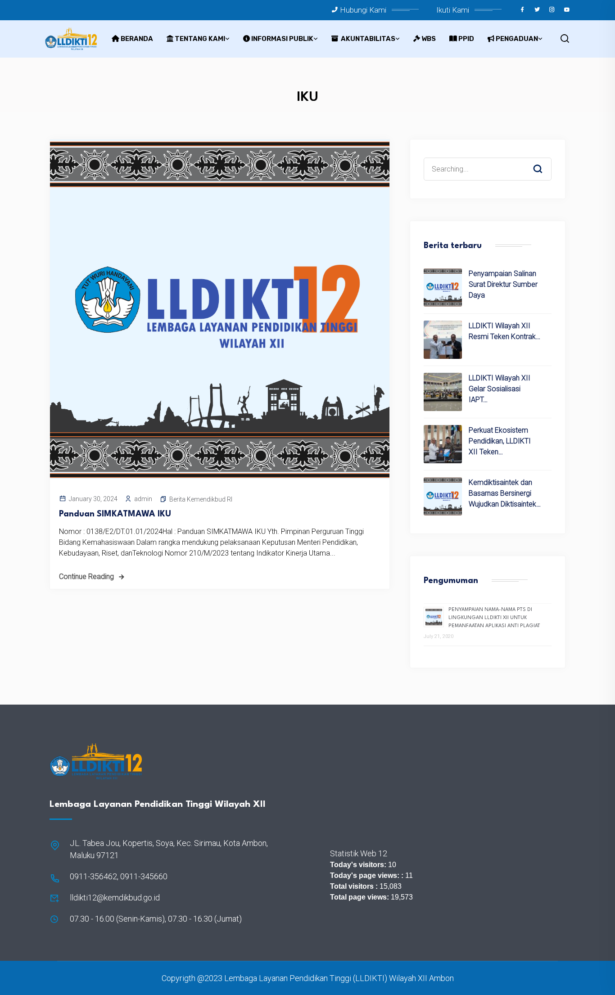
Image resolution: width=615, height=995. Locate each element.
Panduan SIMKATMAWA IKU (115, 514)
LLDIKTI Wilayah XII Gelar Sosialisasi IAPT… (499, 389)
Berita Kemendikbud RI (200, 499)
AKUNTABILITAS (367, 39)
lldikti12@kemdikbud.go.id (115, 897)
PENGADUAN (517, 39)
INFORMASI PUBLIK (282, 39)
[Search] (544, 160)
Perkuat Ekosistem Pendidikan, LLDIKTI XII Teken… (500, 441)
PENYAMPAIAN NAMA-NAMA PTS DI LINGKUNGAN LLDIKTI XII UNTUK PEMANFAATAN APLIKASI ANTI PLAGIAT (494, 618)
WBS (428, 39)
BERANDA (137, 39)
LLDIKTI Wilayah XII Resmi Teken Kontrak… (504, 331)
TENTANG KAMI (200, 39)
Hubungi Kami (363, 9)
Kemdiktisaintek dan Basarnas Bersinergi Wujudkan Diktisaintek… (505, 493)
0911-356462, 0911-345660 (118, 876)
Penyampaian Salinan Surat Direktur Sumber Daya (503, 284)
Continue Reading (86, 576)
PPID (466, 39)
